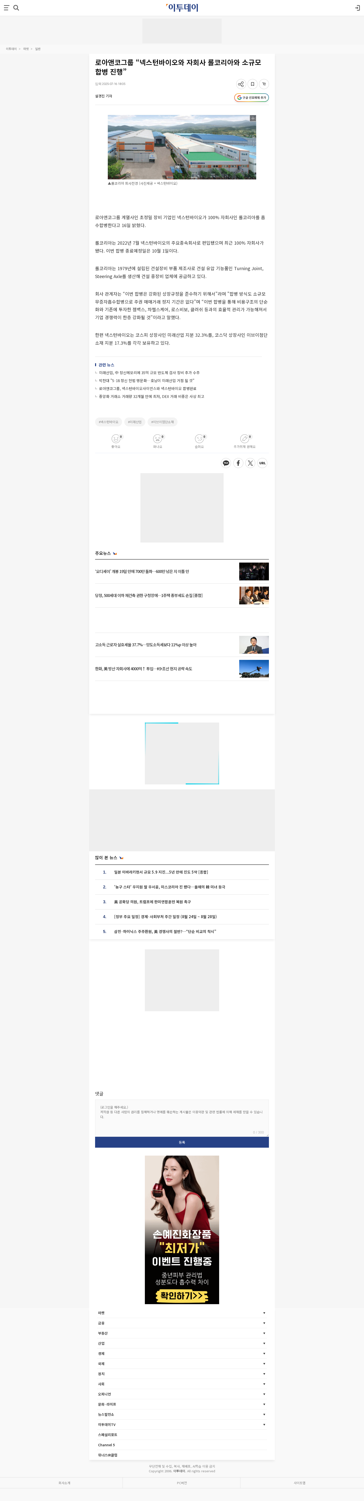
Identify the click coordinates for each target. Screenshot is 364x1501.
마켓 (26, 49)
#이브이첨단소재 (162, 421)
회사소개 (64, 1482)
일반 (38, 49)
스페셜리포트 (107, 1434)
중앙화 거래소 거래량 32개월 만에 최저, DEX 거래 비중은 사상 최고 (151, 396)
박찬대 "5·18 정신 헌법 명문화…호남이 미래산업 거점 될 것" (146, 380)
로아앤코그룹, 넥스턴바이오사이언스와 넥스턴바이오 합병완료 (148, 388)
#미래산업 (135, 421)
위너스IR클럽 (107, 1454)
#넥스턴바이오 (108, 421)
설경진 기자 (103, 95)
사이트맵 (300, 1482)
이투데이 (11, 49)
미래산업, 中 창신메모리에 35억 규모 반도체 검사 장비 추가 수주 (149, 372)
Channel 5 (106, 1444)
